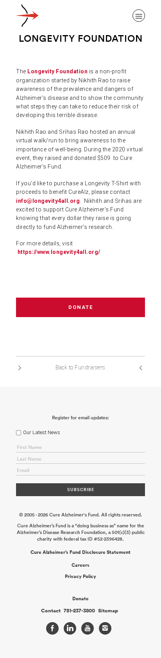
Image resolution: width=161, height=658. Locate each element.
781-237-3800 (79, 610)
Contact (51, 610)
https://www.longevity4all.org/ (59, 252)
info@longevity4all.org (48, 201)
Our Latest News (41, 432)
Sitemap (108, 610)
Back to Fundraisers (80, 367)
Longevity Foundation (57, 71)
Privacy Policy (80, 576)
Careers (80, 565)
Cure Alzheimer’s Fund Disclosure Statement (80, 552)
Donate (80, 307)
